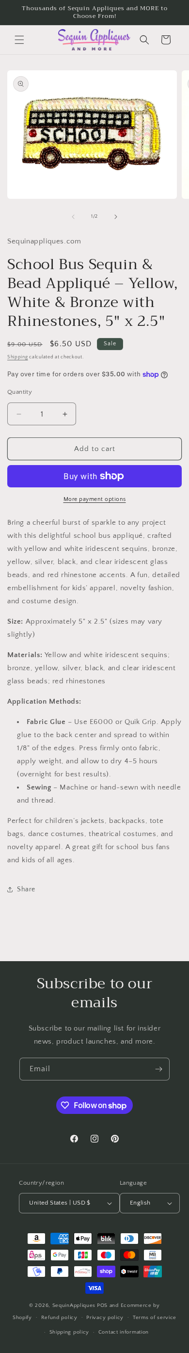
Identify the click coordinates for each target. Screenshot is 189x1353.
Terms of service (154, 1318)
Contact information (123, 1332)
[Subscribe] (158, 1069)
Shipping (17, 357)
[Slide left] (73, 216)
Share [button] (26, 889)
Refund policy (59, 1318)
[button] (19, 39)
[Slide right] (115, 216)
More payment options (94, 499)
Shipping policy (69, 1332)
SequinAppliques (74, 1305)
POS (102, 1305)
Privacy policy (105, 1318)
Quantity (19, 391)
